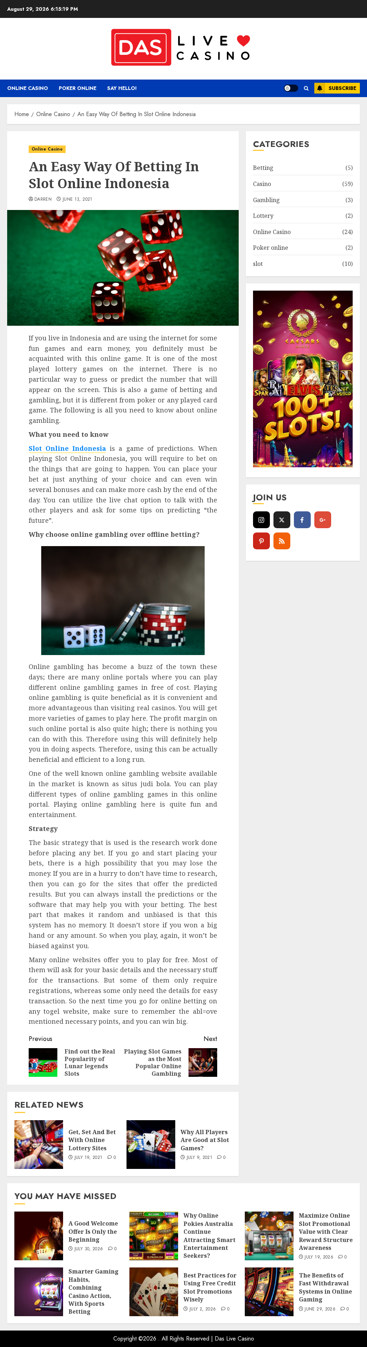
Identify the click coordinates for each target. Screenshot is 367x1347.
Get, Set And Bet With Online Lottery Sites (92, 1140)
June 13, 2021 (77, 199)
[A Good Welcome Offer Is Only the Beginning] (38, 1236)
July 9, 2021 (199, 1158)
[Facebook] (302, 519)
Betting (263, 168)
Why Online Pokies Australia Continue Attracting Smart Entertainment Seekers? (209, 1236)
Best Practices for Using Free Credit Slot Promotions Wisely (210, 1287)
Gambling (266, 200)
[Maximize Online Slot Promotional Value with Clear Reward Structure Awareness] (269, 1236)
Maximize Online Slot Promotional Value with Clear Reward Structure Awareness (326, 1232)
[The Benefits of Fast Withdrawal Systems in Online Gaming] (269, 1291)
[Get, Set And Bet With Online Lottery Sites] (38, 1144)
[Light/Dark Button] (291, 88)
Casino (262, 184)
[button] (306, 88)
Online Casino (27, 88)
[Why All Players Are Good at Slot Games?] (151, 1144)
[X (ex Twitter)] (281, 519)
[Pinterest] (261, 540)
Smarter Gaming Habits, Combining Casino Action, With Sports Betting (93, 1291)
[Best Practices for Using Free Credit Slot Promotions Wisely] (153, 1291)
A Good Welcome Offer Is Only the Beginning (93, 1231)
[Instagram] (261, 519)
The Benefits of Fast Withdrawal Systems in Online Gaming (325, 1287)
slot (258, 264)
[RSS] (281, 540)
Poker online (77, 88)
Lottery (263, 216)
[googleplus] (322, 519)
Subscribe (342, 88)
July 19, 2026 (319, 1257)
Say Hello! (122, 88)
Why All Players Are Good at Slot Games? (205, 1140)
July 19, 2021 (89, 1158)
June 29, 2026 (320, 1309)
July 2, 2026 (203, 1309)
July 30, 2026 (89, 1249)
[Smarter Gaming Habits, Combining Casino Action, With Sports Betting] (38, 1291)
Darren (43, 199)
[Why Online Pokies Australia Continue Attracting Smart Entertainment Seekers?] (153, 1236)
